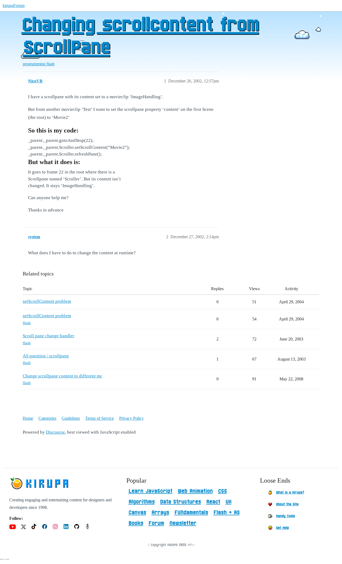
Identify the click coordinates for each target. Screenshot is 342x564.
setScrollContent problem (47, 301)
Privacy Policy (131, 418)
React (213, 502)
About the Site (287, 504)
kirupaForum (14, 5)
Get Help (282, 528)
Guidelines (71, 418)
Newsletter (182, 523)
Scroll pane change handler (48, 335)
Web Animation (195, 491)
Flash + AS (226, 512)
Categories (47, 418)
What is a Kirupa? (290, 492)
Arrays (160, 512)
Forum (156, 523)
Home (28, 418)
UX (228, 502)
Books (136, 523)
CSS (222, 491)
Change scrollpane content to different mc (62, 375)
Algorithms (142, 502)
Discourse (55, 432)
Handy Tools (285, 516)
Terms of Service (99, 418)
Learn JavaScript (150, 491)
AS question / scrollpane (46, 355)
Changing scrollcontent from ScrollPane (140, 36)
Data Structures (180, 502)
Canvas (137, 512)
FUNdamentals (191, 512)
